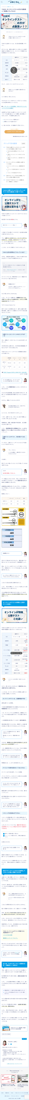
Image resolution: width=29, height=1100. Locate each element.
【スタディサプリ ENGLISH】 (14, 131)
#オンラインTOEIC (6, 1034)
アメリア (17, 952)
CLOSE (23, 143)
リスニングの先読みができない (14, 172)
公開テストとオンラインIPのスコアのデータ (16, 155)
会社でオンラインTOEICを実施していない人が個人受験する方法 (15, 176)
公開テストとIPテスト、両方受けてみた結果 (16, 158)
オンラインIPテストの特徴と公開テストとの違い (15, 163)
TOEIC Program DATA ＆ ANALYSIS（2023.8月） (15, 372)
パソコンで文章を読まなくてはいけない (16, 170)
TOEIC (10, 6)
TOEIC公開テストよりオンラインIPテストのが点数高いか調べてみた (15, 148)
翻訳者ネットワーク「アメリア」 (10, 938)
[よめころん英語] (14, 2)
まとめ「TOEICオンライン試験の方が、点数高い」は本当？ (15, 180)
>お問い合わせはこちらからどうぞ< (14, 1063)
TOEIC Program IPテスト (12, 269)
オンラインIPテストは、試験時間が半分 (16, 167)
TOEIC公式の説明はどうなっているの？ (15, 152)
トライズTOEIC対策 (7, 935)
